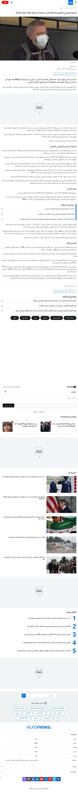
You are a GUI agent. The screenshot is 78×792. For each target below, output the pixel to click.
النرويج (61, 8)
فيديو (74, 756)
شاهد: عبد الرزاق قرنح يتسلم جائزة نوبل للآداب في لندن (59, 209)
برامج (36, 756)
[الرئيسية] (75, 8)
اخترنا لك (72, 473)
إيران (50, 713)
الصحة (58, 718)
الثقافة (36, 752)
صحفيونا (74, 760)
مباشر (5, 2)
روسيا (35, 318)
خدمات (74, 767)
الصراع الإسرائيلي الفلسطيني (37, 708)
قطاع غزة (27, 713)
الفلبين (14, 318)
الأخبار (71, 8)
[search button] (24, 696)
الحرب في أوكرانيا (19, 708)
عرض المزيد (73, 772)
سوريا (17, 713)
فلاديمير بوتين (56, 318)
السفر (75, 752)
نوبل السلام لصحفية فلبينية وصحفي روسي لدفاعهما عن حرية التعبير (56, 214)
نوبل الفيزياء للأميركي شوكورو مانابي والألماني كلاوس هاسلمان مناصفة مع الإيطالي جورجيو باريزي (46, 311)
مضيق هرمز (47, 718)
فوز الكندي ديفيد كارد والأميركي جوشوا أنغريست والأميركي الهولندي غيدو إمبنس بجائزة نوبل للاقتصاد (47, 219)
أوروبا (74, 739)
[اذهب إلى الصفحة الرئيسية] (70, 2)
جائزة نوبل (25, 318)
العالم (67, 8)
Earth (36, 743)
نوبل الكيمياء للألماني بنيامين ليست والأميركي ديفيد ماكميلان (57, 306)
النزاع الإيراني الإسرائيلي (57, 708)
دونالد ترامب (39, 713)
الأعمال (74, 743)
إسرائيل (60, 713)
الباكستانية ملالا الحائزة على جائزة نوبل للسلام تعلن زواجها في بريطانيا (54, 301)
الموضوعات (73, 734)
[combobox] (39, 696)
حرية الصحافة (70, 318)
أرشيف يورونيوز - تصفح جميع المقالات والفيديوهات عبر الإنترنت (21, 760)
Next (74, 747)
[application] (39, 39)
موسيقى (36, 718)
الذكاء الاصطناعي (23, 718)
